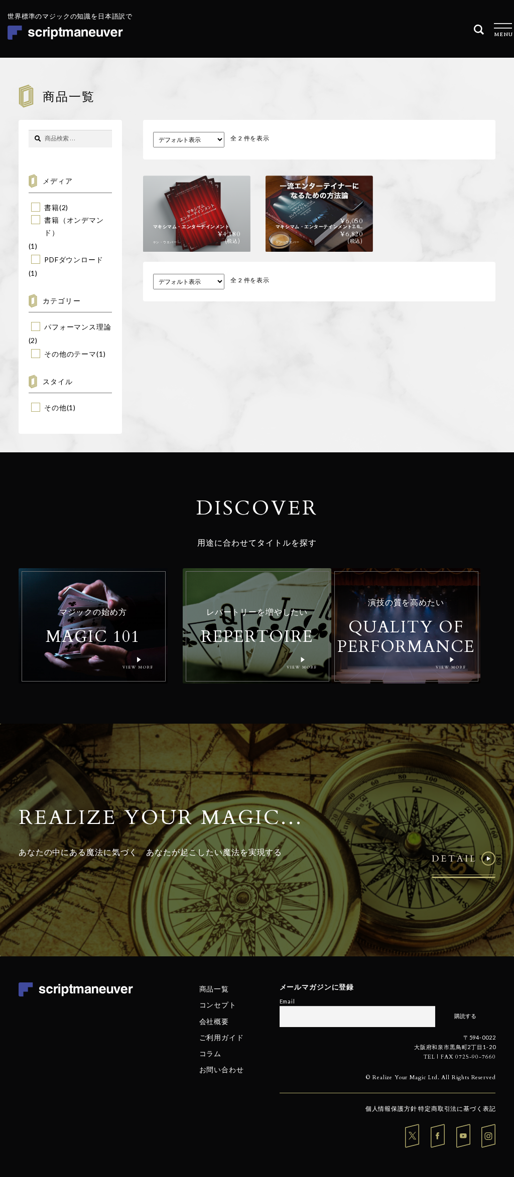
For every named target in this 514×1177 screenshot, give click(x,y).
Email (287, 1001)
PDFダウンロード (73, 259)
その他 (55, 407)
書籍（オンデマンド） (74, 226)
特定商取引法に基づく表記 (456, 1108)
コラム (210, 1053)
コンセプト (217, 1004)
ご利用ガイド (221, 1037)
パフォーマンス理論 (77, 326)
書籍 (51, 207)
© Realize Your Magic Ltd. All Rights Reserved (431, 1077)
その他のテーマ (70, 354)
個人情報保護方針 (391, 1108)
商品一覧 (214, 988)
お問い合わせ (221, 1069)
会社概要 (214, 1021)
